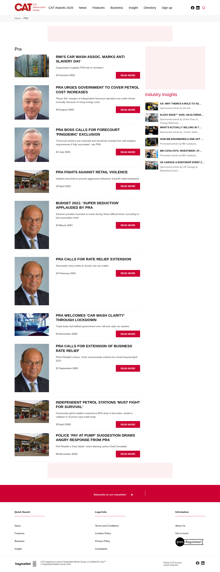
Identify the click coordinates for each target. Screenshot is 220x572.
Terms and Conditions (107, 525)
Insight (133, 7)
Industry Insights (161, 94)
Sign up (167, 7)
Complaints (101, 548)
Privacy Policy (102, 541)
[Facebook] (192, 7)
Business (117, 7)
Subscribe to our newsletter (110, 494)
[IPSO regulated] (190, 541)
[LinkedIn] (198, 7)
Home (17, 18)
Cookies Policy (103, 533)
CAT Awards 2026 (60, 7)
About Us (180, 525)
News (83, 7)
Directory (150, 7)
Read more (130, 76)
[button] (203, 7)
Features (98, 7)
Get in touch (182, 533)
